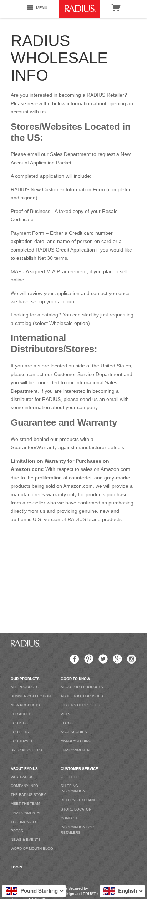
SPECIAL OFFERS (26, 750)
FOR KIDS (19, 723)
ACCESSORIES (74, 732)
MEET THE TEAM (25, 804)
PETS (65, 714)
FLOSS (67, 723)
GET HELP (70, 777)
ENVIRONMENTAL (76, 750)
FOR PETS (20, 732)
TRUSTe (90, 894)
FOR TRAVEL (22, 741)
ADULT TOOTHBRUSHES (82, 696)
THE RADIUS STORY (28, 795)
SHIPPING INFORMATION (73, 788)
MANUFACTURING (76, 741)
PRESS (17, 831)
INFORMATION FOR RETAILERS (77, 829)
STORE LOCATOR (76, 809)
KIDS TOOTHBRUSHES (80, 705)
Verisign (67, 894)
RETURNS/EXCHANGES (81, 800)
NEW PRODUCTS (25, 705)
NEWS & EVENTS (26, 840)
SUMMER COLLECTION (31, 696)
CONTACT (69, 818)
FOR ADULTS (22, 714)
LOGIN (16, 867)
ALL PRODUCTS (25, 687)
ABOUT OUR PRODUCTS (82, 687)
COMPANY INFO (24, 786)
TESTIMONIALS (24, 822)
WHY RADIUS (22, 777)
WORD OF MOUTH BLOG (32, 848)
